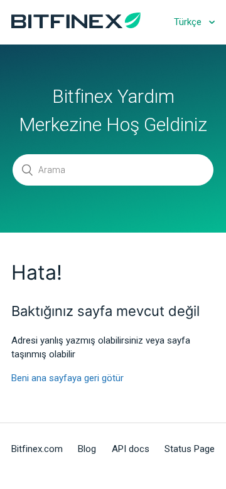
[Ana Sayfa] (76, 25)
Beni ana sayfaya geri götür (67, 378)
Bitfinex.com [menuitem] (37, 449)
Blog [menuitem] (87, 449)
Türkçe (189, 22)
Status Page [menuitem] (189, 449)
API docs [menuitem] (130, 449)
